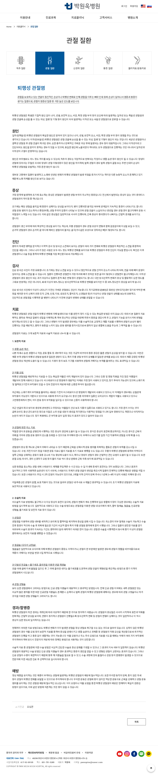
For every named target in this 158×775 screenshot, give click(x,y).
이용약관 (89, 752)
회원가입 (134, 6)
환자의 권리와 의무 (14, 752)
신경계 (79, 68)
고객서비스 (106, 17)
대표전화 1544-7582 (15, 758)
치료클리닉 (77, 17)
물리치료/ (137, 68)
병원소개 (133, 17)
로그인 (124, 6)
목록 (137, 722)
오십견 (30, 707)
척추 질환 (20, 68)
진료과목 (51, 17)
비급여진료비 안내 (72, 752)
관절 (49, 68)
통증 (107, 68)
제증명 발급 (54, 752)
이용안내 (25, 17)
